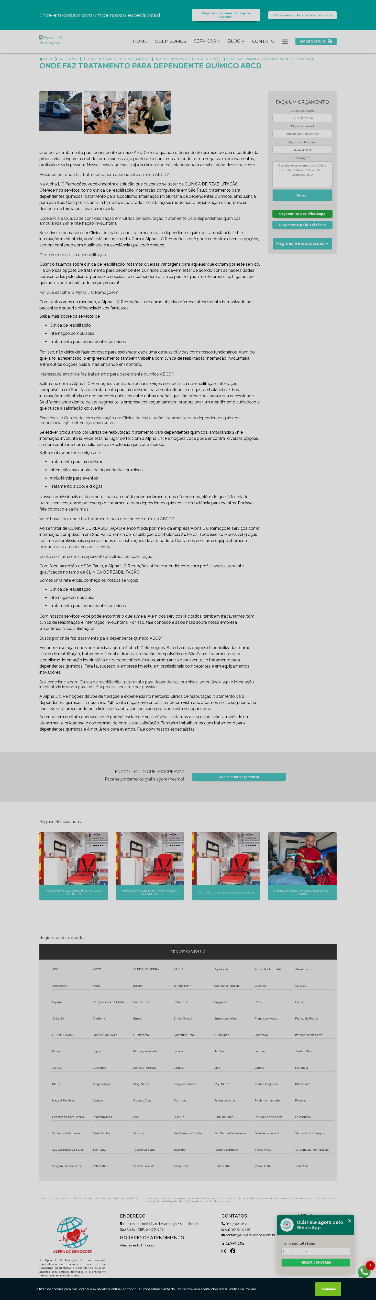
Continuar (328, 1289)
